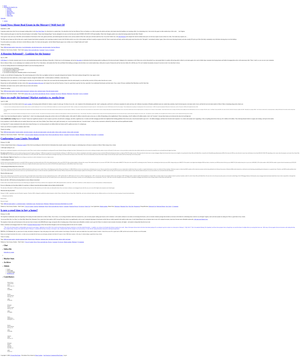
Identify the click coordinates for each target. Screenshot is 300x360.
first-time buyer (39, 203)
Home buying (31, 239)
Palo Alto (9, 14)
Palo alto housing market (52, 91)
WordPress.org (10, 273)
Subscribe (3, 18)
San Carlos (168, 206)
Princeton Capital (21, 145)
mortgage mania (41, 91)
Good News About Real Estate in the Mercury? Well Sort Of (33, 24)
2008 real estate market (9, 47)
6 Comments (81, 242)
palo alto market (47, 47)
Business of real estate (39, 134)
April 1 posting (28, 104)
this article (79, 60)
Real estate (75, 93)
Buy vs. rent (32, 93)
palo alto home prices (37, 47)
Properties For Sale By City (10, 7)
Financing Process (73, 206)
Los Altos (9, 10)
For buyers (58, 93)
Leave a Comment (49, 50)
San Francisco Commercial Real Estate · (53, 355)
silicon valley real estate (73, 132)
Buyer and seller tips (34, 50)
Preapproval (137, 206)
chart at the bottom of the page (35, 83)
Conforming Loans (30, 203)
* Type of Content (28, 134)
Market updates (104, 206)
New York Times (40, 31)
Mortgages (69, 93)
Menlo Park (10, 11)
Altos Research (122, 36)
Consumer (41, 50)
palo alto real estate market (39, 132)
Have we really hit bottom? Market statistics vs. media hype (32, 97)
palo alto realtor (51, 132)
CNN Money (4, 60)
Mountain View (11, 13)
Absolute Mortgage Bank (34, 224)
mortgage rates (44, 239)
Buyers (47, 93)
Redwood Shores (161, 206)
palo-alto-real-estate (53, 239)
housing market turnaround (22, 91)
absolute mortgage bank (21, 239)
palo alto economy (28, 132)
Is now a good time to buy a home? (19, 210)
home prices (18, 47)
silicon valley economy (60, 132)
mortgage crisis (33, 91)
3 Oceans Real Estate (15, 355)
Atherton (9, 8)
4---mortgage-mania (20, 203)
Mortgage (64, 93)
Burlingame (41, 206)
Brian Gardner (38, 355)
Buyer (46, 134)
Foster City (87, 206)
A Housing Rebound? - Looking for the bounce (25, 53)
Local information (26, 47)
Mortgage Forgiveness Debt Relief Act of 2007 (61, 203)
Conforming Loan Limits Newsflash (20, 138)
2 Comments (100, 134)
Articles (6, 21)
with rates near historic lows (201, 219)
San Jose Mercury (55, 47)
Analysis (36, 206)
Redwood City (152, 206)
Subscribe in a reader (9, 252)
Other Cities (10, 15)
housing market (19, 132)
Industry (77, 134)
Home (5, 5)
